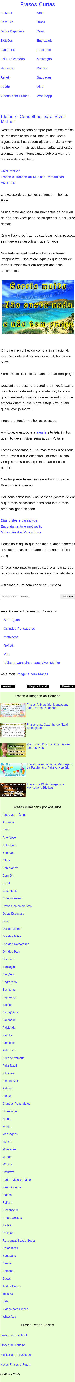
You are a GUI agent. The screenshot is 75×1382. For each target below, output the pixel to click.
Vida (40, 87)
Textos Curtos (12, 1286)
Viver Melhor (10, 171)
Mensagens (10, 1134)
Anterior (8, 686)
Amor (41, 13)
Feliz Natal (10, 1065)
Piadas (7, 1194)
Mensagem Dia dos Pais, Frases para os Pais (48, 746)
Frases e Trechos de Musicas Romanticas (32, 177)
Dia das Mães (12, 936)
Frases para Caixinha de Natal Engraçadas (47, 726)
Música (7, 1164)
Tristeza (8, 1293)
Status (7, 1278)
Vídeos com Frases (14, 96)
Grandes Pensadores (16, 1103)
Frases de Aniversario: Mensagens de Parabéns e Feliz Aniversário (50, 766)
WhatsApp (44, 96)
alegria (41, 432)
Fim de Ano (10, 1080)
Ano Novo (9, 837)
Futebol (7, 1088)
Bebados (8, 852)
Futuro (7, 1096)
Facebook (7, 50)
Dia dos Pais (11, 951)
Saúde (5, 87)
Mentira (7, 1141)
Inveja (6, 1126)
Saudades (44, 77)
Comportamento (13, 898)
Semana (8, 1270)
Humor (7, 1118)
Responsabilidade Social (19, 1240)
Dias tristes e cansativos (19, 520)
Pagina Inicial (38, 686)
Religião (8, 1232)
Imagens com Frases (32, 674)
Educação (9, 966)
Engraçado (45, 40)
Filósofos (8, 1073)
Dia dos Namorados (16, 944)
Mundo (7, 1156)
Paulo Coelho (12, 1187)
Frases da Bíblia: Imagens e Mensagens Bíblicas (45, 786)
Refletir (5, 77)
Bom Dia (6, 22)
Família (7, 1035)
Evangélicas (11, 1012)
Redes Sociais (12, 1217)
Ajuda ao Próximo (14, 814)
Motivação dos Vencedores (21, 532)
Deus (40, 31)
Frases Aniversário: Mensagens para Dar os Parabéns (47, 706)
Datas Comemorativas (17, 906)
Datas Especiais (12, 31)
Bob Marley (10, 867)
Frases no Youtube (12, 1345)
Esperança (10, 997)
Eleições (6, 40)
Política (42, 68)
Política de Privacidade (15, 1354)
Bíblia (6, 860)
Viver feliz (8, 183)
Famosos (9, 1042)
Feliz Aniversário (12, 59)
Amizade (6, 13)
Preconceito (10, 1210)
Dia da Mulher (12, 928)
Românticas (10, 1248)
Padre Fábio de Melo (17, 1179)
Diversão (8, 959)
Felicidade (9, 1050)
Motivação (44, 59)
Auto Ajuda (10, 845)
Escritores (9, 989)
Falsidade (44, 50)
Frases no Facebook (14, 1335)
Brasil (41, 22)
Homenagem (11, 1111)
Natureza (7, 68)
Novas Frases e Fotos (15, 1364)
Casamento (10, 890)
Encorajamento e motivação (21, 526)
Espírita (7, 1004)
